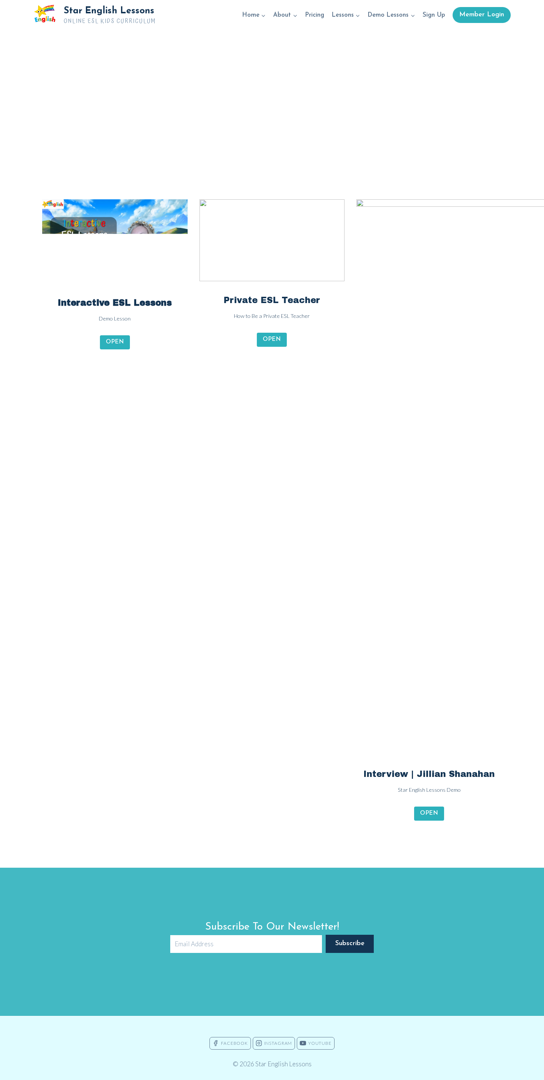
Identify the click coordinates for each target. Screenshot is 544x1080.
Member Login (481, 14)
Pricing (314, 15)
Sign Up (434, 15)
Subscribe (350, 943)
